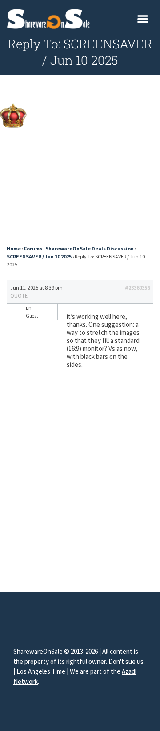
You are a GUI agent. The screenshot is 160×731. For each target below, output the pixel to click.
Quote (19, 295)
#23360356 (137, 287)
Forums (33, 248)
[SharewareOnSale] (50, 18)
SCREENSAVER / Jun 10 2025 (39, 256)
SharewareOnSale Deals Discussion (89, 248)
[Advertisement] (80, 162)
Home (14, 248)
